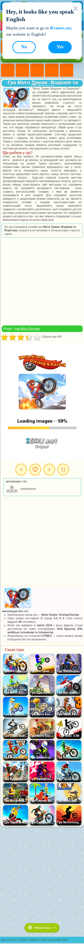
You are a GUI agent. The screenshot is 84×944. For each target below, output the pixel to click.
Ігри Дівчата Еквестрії (22, 70)
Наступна (49, 469)
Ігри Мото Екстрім (27, 328)
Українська (42, 927)
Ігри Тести (66, 70)
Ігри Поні (7, 70)
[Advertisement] (42, 281)
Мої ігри (35, 469)
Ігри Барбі (52, 70)
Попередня (21, 469)
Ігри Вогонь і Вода (37, 70)
